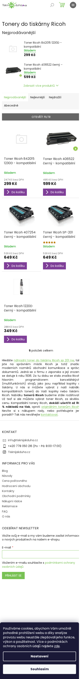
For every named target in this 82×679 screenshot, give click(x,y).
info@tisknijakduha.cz (23, 440)
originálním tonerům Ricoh (60, 407)
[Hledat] (52, 5)
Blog (5, 471)
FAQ (5, 511)
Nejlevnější (37, 97)
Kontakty (8, 491)
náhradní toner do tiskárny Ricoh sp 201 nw (44, 360)
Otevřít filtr (41, 117)
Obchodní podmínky (16, 496)
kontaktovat (49, 415)
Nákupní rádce (12, 501)
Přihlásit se (13, 576)
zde (57, 646)
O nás (6, 516)
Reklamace (10, 506)
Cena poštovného (14, 481)
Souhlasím (39, 669)
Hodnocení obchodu (16, 486)
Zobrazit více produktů (39, 86)
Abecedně (11, 105)
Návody (7, 476)
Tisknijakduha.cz (19, 452)
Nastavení (40, 656)
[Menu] (73, 5)
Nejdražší (55, 97)
